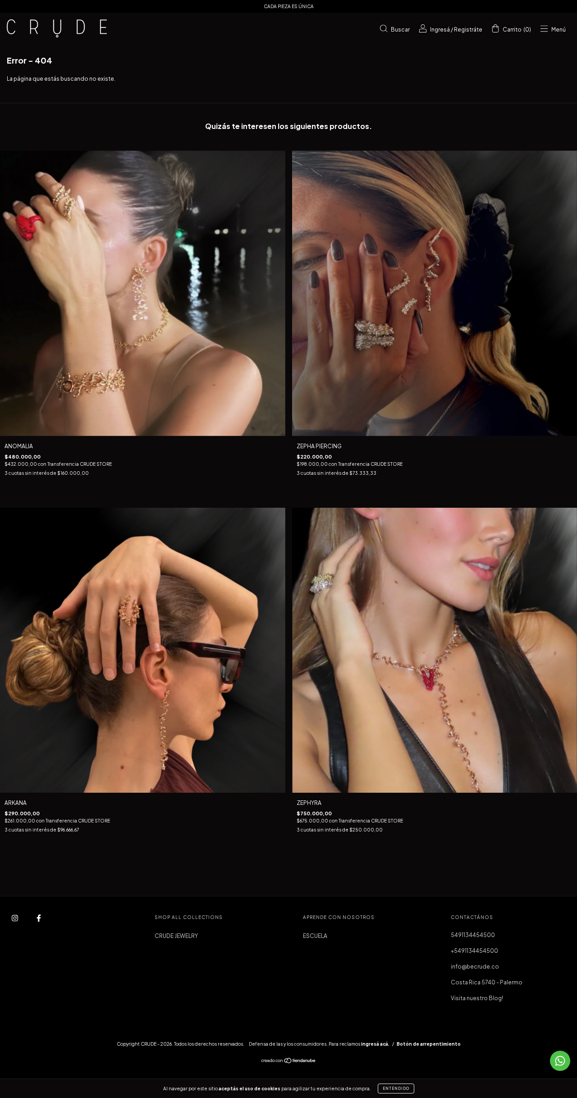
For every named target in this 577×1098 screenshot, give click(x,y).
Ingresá (440, 29)
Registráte (468, 29)
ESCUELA (315, 936)
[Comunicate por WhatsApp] (560, 1061)
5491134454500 (473, 935)
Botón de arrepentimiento (429, 1044)
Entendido (396, 1088)
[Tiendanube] (289, 1061)
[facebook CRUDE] (39, 917)
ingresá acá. (375, 1044)
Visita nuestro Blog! (477, 998)
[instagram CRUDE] (15, 917)
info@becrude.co (475, 966)
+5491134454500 (474, 950)
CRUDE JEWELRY (176, 936)
